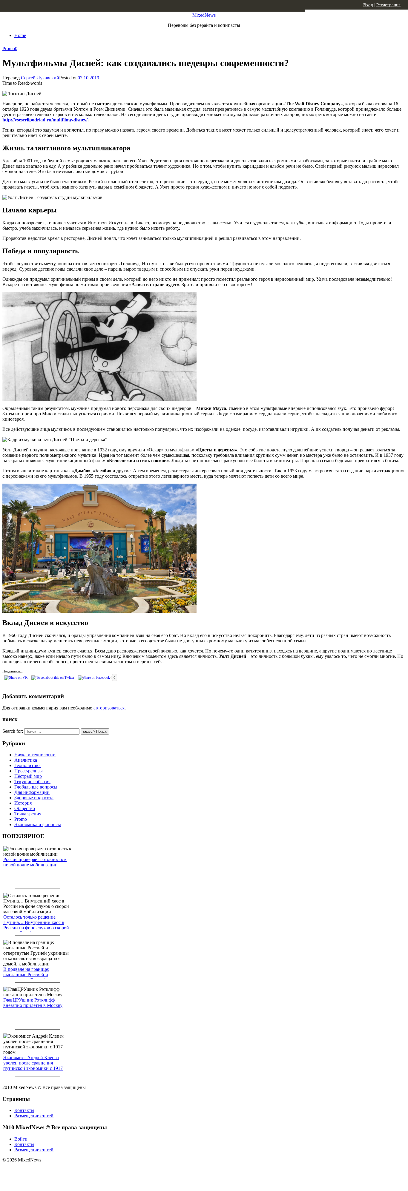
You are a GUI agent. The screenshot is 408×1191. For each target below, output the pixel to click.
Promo (8, 48)
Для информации (32, 792)
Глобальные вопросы (35, 786)
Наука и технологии (35, 754)
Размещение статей (33, 1115)
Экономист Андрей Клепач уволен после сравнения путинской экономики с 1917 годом (33, 1065)
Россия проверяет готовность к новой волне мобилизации (35, 862)
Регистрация (388, 4)
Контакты (24, 1110)
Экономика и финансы (37, 824)
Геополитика (27, 765)
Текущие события (32, 781)
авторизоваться (109, 707)
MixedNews (204, 15)
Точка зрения (27, 813)
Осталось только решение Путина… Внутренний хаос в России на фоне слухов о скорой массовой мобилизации (36, 925)
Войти (20, 1138)
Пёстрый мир (28, 776)
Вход (368, 4)
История (23, 803)
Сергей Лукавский (40, 77)
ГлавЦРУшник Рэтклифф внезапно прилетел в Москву (32, 1002)
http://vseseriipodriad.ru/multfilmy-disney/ (45, 119)
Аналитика (25, 760)
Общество (24, 808)
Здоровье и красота (33, 797)
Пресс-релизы (28, 770)
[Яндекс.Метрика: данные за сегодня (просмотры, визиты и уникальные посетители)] (49, 1170)
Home (20, 35)
